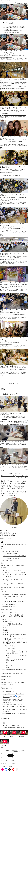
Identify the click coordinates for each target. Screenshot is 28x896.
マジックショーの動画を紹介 (11, 750)
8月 (8, 261)
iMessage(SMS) (17, 701)
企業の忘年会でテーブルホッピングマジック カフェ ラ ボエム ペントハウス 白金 (14, 108)
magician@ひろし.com (9, 694)
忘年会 (16, 116)
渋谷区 (15, 290)
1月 (0, 86)
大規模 (7, 88)
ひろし (2, 687)
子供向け (2, 424)
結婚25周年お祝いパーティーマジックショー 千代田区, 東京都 (13, 254)
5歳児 (5, 231)
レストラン (23, 115)
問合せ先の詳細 (5, 718)
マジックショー (8, 57)
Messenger (6, 697)
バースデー (2, 57)
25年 (9, 421)
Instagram (13, 704)
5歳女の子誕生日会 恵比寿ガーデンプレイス (12, 366)
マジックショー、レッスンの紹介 (21, 476)
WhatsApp (6, 701)
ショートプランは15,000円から (11, 551)
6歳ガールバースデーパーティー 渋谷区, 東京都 (13, 283)
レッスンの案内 (20, 476)
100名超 (3, 261)
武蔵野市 (16, 424)
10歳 (2, 174)
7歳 (6, 345)
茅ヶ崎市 (12, 318)
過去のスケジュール (5, 538)
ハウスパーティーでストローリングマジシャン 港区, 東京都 (14, 137)
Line (11, 701)
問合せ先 (3, 680)
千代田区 (14, 262)
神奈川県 (4, 318)
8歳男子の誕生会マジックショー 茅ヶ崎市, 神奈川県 (13, 310)
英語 (20, 59)
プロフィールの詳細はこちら (8, 495)
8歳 (6, 317)
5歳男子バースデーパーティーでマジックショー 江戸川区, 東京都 (13, 224)
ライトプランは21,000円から (10, 554)
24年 (1, 58)
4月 (4, 345)
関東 (23, 59)
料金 (2, 542)
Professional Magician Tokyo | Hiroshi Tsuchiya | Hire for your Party (13, 31)
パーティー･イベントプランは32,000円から (14, 556)
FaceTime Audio (12, 699)
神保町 (7, 263)
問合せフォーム (20, 694)
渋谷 (13, 290)
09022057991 (7, 702)
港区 (24, 116)
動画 (7, 116)
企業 (14, 422)
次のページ (16, 383)
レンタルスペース (15, 86)
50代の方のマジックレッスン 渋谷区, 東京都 (12, 464)
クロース (6, 113)
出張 (21, 58)
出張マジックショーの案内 (8, 476)
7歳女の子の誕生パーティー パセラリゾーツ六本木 (13, 338)
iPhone (5, 699)
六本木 (22, 202)
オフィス (2, 113)
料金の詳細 (9, 609)
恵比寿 (4, 373)
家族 (26, 58)
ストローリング (17, 115)
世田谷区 (17, 174)
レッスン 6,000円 (8, 560)
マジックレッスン (4, 746)
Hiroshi (12, 760)
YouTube (17, 707)
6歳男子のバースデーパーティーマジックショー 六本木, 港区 (13, 195)
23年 (5, 115)
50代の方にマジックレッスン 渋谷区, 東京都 (12, 441)
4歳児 (4, 58)
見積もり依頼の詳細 (6, 676)
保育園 (16, 422)
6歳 (5, 202)
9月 (16, 421)
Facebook (19, 704)
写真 (1, 116)
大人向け (21, 736)
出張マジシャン (5, 763)
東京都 (12, 59)
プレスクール (9, 422)
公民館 (20, 86)
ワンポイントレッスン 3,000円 (11, 558)
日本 (4, 59)
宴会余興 (9, 85)
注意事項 (3, 609)
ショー (11, 58)
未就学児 (9, 59)
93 (11, 473)
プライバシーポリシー (7, 766)
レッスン (2, 447)
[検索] (10, 755)
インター (7, 58)
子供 (23, 58)
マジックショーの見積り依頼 (8, 612)
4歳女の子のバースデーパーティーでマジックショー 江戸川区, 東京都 (13, 51)
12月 (2, 115)
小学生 (1, 59)
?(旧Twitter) (6, 704)
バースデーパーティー (4, 737)
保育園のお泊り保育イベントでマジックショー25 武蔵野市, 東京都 (13, 413)
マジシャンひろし (5, 480)
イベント (19, 421)
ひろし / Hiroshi (14, 527)
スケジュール (3, 531)
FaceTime (20, 699)
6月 (5, 317)
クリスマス (16, 144)
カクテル (12, 144)
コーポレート (2, 421)
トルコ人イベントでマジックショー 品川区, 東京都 (13, 79)
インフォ (24, 3)
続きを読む (4, 419)
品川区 (1, 88)
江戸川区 (16, 59)
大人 (4, 88)
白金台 (1, 117)
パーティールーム (16, 58)
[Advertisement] (14, 834)
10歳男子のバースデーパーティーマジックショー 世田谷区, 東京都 (13, 167)
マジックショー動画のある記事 (17, 751)
